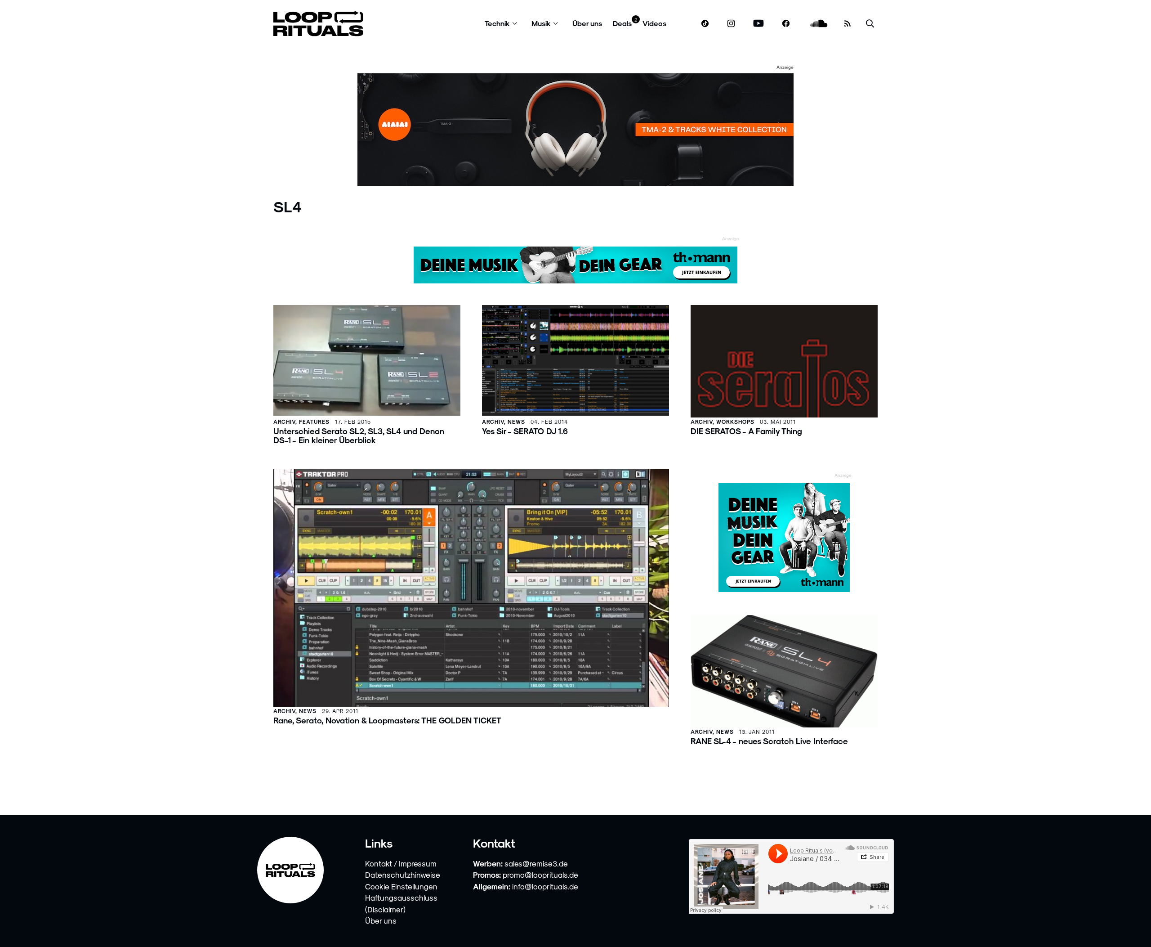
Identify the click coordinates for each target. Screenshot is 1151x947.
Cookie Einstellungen (401, 886)
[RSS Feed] (847, 23)
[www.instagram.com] (731, 23)
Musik (541, 23)
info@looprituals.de (545, 886)
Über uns (587, 23)
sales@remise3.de (536, 863)
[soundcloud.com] (819, 23)
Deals (622, 23)
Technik (497, 23)
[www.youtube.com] (758, 23)
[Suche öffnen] (870, 24)
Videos (654, 23)
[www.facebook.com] (786, 23)
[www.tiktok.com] (705, 23)
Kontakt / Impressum (401, 863)
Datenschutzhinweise (402, 874)
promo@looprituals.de (540, 874)
